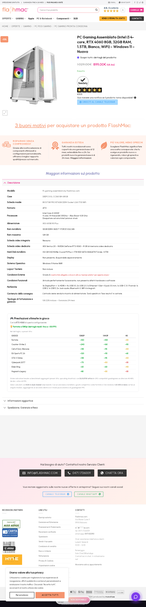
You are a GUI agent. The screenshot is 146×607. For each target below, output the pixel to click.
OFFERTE (6, 18)
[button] (123, 10)
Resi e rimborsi (45, 551)
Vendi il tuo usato (45, 541)
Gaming (27, 26)
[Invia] (96, 10)
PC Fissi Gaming (43, 26)
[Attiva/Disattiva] (4, 183)
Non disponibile (78, 600)
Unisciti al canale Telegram (98, 102)
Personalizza (22, 595)
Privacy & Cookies (46, 561)
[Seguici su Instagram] (137, 2)
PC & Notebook (44, 18)
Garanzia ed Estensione (48, 522)
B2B (76, 18)
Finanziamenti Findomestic (50, 527)
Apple (31, 18)
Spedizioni (43, 537)
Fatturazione (44, 556)
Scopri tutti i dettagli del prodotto (98, 57)
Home (5, 26)
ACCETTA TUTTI (50, 595)
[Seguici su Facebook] (135, 2)
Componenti (63, 18)
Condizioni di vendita (47, 546)
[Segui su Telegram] (142, 2)
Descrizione (14, 182)
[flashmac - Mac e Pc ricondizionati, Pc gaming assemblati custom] (17, 10)
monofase (110, 597)
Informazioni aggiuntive (20, 400)
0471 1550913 (89, 534)
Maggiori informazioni (80, 158)
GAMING (20, 18)
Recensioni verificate (47, 532)
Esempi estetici (45, 517)
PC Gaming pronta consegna (71, 26)
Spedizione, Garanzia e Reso (23, 407)
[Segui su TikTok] (140, 2)
